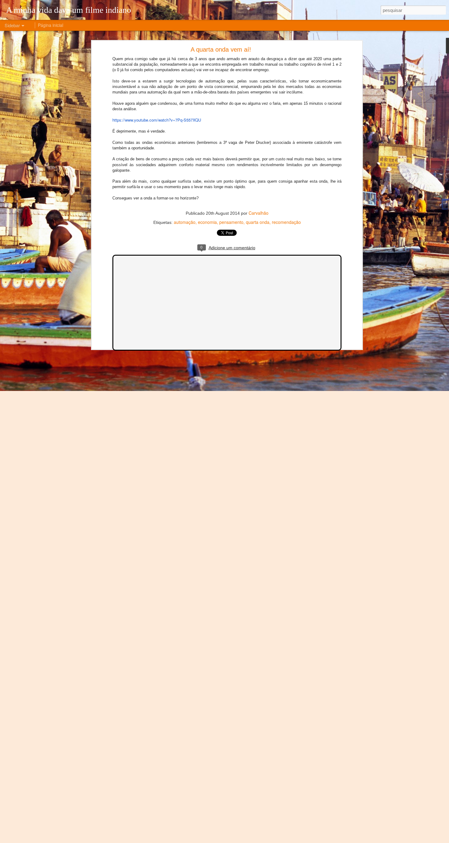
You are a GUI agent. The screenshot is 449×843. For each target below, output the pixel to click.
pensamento (231, 222)
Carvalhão (258, 213)
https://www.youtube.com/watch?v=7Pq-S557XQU (156, 120)
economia (207, 222)
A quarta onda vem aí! (221, 49)
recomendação (286, 222)
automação (184, 222)
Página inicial (50, 25)
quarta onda (257, 222)
